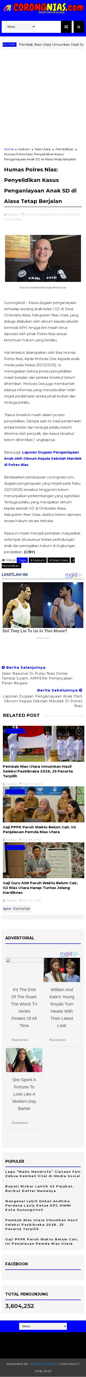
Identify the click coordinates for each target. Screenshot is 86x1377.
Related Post (21, 715)
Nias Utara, (71, 214)
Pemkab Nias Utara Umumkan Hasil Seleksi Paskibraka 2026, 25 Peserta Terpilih (38, 771)
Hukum (24, 149)
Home (9, 149)
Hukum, (57, 214)
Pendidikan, (13, 219)
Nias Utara (42, 149)
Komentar (21, 908)
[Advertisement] (43, 101)
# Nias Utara (58, 560)
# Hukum (38, 560)
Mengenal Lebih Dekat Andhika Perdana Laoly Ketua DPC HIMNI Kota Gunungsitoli (38, 1205)
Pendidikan (64, 149)
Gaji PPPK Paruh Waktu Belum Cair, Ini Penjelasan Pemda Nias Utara (39, 829)
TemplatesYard (43, 1364)
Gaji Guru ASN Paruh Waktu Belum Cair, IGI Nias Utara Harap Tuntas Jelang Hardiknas (40, 888)
